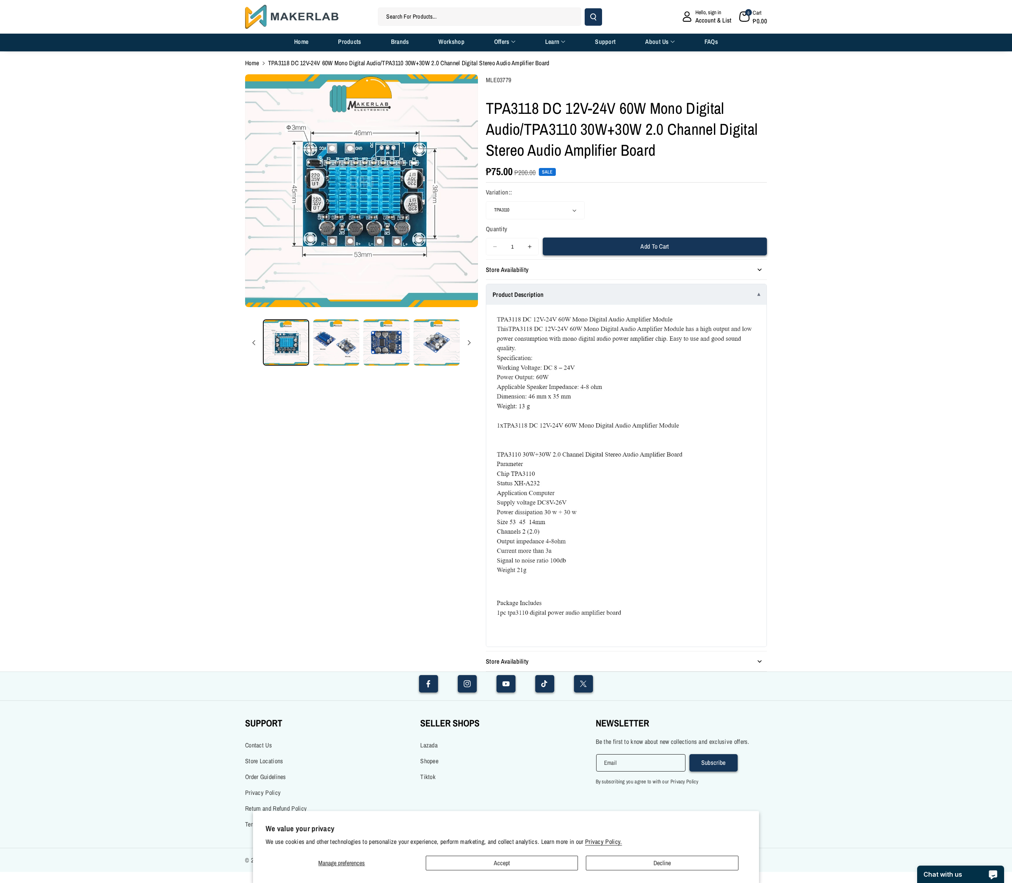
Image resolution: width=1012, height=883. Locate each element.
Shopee (429, 761)
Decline (662, 862)
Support (263, 723)
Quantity (496, 229)
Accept (502, 862)
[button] (753, 16)
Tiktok (428, 776)
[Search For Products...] (593, 17)
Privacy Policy (263, 792)
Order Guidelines (265, 776)
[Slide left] (253, 342)
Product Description (518, 294)
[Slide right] (469, 342)
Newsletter (622, 723)
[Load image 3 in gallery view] (386, 342)
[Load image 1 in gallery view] (286, 342)
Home (252, 62)
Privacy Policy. (603, 842)
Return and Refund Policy (276, 808)
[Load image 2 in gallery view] (336, 342)
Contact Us (258, 745)
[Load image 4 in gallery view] (436, 342)
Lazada (429, 745)
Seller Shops (450, 723)
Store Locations (264, 761)
